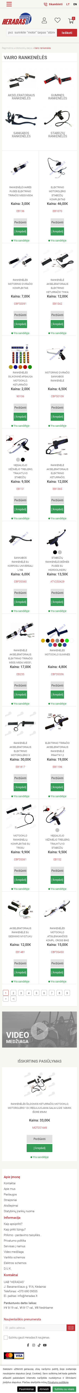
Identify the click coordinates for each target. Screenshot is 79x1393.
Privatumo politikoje (58, 1382)
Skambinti (56, 4)
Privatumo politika (15, 1240)
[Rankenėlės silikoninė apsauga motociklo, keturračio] (20, 353)
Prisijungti (47, 19)
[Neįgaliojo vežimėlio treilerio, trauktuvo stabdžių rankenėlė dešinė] (57, 816)
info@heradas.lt (27, 1296)
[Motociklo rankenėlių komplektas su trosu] (20, 816)
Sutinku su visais (64, 1389)
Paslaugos (10, 1194)
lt (68, 4)
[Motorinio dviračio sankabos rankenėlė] (57, 353)
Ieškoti (67, 33)
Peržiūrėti (20, 222)
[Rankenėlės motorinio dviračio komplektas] (20, 260)
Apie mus (10, 1189)
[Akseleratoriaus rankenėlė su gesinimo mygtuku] (20, 909)
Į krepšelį (20, 231)
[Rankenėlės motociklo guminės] (57, 631)
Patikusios (58, 19)
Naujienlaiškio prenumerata (22, 1319)
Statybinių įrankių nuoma (19, 1211)
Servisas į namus (14, 1246)
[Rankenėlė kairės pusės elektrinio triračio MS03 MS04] (20, 168)
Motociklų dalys (24, 48)
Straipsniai (10, 1200)
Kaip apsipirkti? (13, 1224)
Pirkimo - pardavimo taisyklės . (23, 1235)
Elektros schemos (15, 1263)
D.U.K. (8, 1268)
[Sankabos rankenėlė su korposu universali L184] (20, 538)
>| (13, 998)
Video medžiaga (14, 1252)
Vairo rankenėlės (42, 48)
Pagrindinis (7, 48)
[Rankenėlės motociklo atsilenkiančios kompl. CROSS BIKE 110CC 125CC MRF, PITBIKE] (57, 909)
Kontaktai (10, 1183)
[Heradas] (16, 19)
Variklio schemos (14, 1257)
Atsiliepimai (11, 1205)
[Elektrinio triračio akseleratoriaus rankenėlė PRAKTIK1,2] (57, 723)
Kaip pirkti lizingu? (15, 1229)
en (75, 4)
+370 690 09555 (27, 1291)
